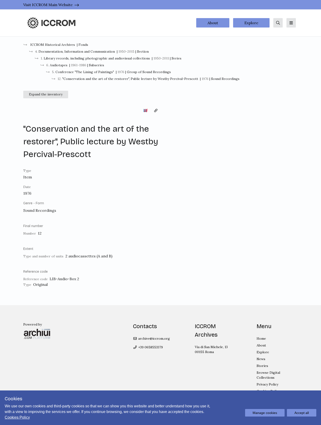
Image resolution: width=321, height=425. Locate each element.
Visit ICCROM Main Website (48, 4)
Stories (262, 366)
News (261, 359)
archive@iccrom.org (153, 338)
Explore (251, 22)
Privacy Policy (267, 384)
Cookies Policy (17, 417)
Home (261, 338)
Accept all (301, 413)
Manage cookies (265, 413)
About (212, 22)
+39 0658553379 (150, 347)
